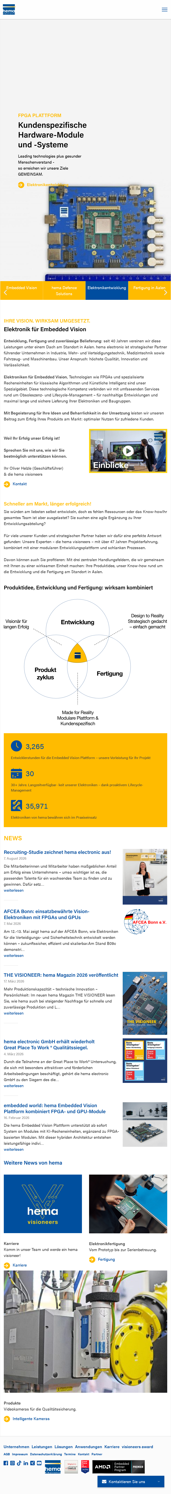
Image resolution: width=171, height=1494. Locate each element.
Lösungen (64, 1446)
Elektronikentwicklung (48, 184)
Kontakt (20, 483)
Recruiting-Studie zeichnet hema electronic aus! (57, 851)
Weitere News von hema (33, 1162)
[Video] (128, 451)
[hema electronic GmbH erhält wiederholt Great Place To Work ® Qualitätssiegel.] (145, 1060)
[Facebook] (6, 1464)
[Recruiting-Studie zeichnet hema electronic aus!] (145, 877)
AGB (7, 1454)
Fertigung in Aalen (149, 287)
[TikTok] (19, 1464)
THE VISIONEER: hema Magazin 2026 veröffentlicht (61, 974)
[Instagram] (12, 1464)
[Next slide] (166, 292)
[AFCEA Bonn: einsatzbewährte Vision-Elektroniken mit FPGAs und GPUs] (145, 922)
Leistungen (42, 1446)
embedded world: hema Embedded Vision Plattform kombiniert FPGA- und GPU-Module (55, 1108)
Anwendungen (88, 1446)
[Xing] (32, 1464)
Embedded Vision (21, 287)
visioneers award (137, 1446)
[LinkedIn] (26, 1464)
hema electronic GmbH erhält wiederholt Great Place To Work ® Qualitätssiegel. (49, 1044)
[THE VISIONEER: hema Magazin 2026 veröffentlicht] (145, 1003)
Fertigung (106, 1259)
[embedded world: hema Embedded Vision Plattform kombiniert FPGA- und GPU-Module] (145, 1124)
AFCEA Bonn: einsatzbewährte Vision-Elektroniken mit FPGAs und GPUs (47, 914)
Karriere (112, 1446)
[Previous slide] (5, 292)
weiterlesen (14, 890)
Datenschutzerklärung (46, 1454)
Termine (70, 1454)
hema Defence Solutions (64, 290)
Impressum (20, 1454)
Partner (97, 1454)
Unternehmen (16, 1446)
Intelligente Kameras (31, 1418)
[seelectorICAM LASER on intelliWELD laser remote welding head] (85, 1332)
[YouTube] (39, 1464)
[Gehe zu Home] (9, 9)
